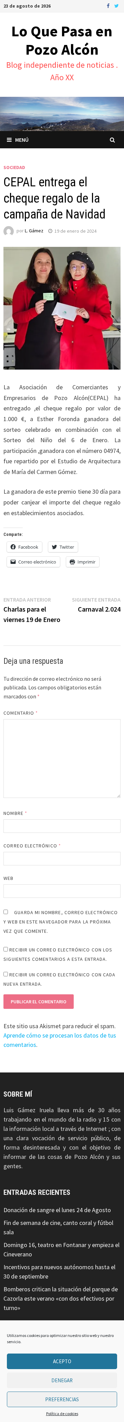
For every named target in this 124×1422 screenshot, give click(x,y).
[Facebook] (109, 5)
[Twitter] (117, 5)
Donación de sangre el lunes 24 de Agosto (57, 1210)
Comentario (20, 713)
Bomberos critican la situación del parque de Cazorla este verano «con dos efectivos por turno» (60, 1298)
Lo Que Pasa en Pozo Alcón (61, 40)
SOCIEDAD (14, 167)
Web (8, 878)
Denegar (62, 1380)
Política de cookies (62, 1413)
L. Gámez (34, 231)
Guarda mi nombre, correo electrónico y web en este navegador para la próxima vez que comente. (60, 921)
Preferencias (62, 1399)
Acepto (62, 1361)
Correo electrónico (32, 846)
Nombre (15, 813)
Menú (22, 139)
